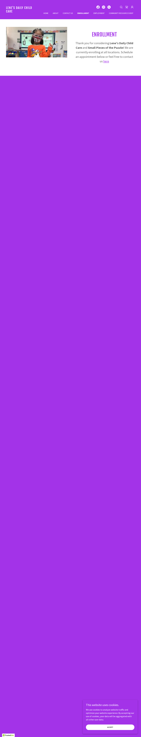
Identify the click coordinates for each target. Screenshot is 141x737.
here (106, 61)
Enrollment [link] (83, 13)
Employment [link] (99, 13)
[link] (22, 11)
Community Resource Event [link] (121, 13)
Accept (110, 727)
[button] (132, 7)
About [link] (55, 13)
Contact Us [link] (68, 13)
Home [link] (46, 13)
